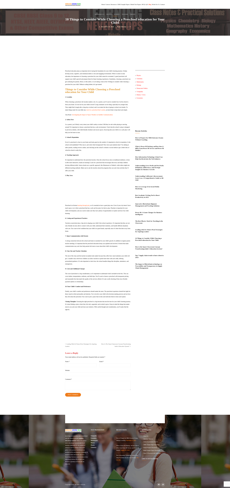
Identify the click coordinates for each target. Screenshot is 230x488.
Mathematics (99, 14)
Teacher (125, 14)
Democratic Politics (142, 88)
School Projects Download (150, 447)
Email (101, 361)
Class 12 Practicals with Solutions (151, 453)
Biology (139, 85)
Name (67, 361)
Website (67, 370)
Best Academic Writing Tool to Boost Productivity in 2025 (147, 196)
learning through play (84, 205)
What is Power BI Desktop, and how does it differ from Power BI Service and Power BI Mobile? (149, 148)
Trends (132, 14)
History (93, 442)
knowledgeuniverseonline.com (72, 436)
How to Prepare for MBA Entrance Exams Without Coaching (149, 139)
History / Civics (141, 95)
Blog (150, 4)
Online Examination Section (150, 442)
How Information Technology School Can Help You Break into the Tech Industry (149, 158)
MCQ (143, 4)
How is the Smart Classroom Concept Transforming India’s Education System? (148, 248)
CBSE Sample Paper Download (151, 444)
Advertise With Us (148, 439)
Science (117, 14)
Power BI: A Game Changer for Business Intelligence (148, 213)
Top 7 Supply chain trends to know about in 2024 (149, 256)
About (103, 4)
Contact (162, 4)
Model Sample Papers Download (151, 450)
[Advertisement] (98, 57)
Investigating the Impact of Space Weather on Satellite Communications (92, 115)
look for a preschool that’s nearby (95, 110)
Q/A (147, 4)
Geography (140, 91)
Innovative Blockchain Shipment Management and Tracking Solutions (147, 205)
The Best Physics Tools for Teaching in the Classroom (149, 222)
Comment (68, 379)
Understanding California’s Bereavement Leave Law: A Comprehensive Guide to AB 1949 (149, 178)
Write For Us (156, 4)
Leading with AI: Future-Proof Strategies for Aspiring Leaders (149, 231)
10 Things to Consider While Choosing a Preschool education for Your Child (148, 239)
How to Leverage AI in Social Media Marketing (147, 188)
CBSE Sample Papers (123, 4)
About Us (145, 436)
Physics (109, 14)
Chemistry (139, 78)
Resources (114, 4)
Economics (140, 98)
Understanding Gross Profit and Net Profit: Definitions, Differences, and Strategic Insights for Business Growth (149, 167)
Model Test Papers (135, 4)
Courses (107, 4)
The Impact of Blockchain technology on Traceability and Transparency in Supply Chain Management (148, 266)
